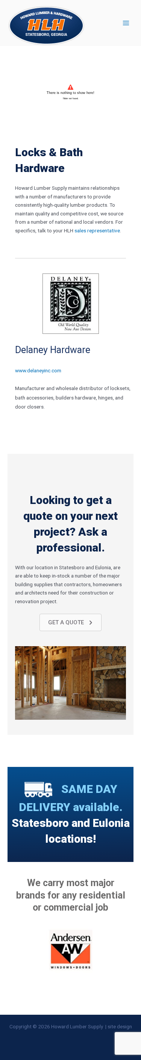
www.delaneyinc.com (38, 370)
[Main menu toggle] (126, 23)
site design (120, 1026)
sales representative (97, 230)
